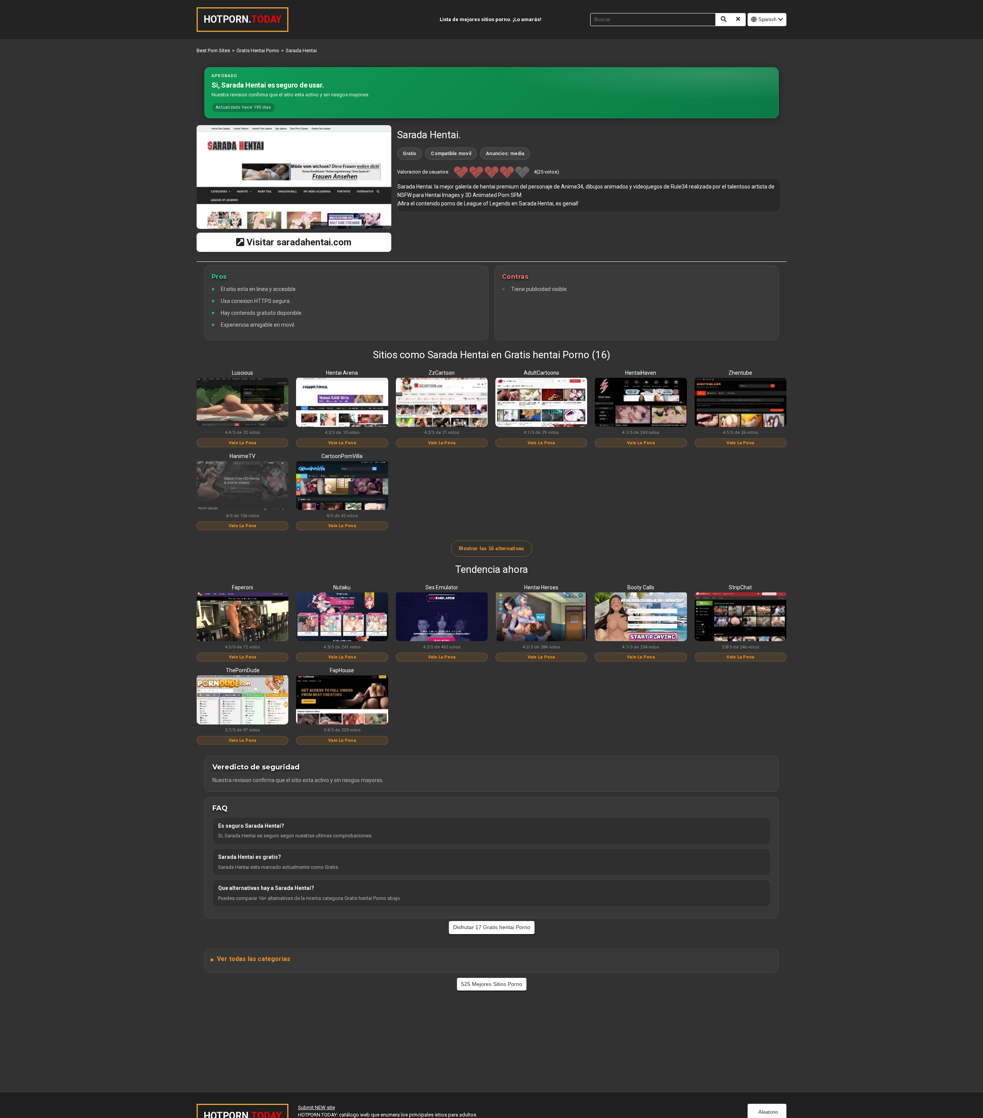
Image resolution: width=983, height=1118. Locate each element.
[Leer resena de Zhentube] (740, 403)
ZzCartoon (442, 373)
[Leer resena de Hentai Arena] (342, 403)
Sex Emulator (441, 587)
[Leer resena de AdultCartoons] (541, 403)
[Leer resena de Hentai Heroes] (541, 617)
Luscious (242, 373)
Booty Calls (640, 587)
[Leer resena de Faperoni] (242, 617)
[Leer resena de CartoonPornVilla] (342, 486)
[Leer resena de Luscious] (242, 403)
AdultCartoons (541, 373)
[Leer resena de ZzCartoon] (442, 403)
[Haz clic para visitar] (294, 177)
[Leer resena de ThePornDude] (242, 700)
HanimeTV (242, 456)
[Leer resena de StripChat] (740, 617)
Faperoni (242, 587)
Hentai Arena (342, 373)
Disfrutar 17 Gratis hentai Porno (491, 927)
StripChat (740, 587)
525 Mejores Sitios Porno (491, 984)
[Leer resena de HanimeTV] (242, 486)
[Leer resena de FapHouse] (342, 700)
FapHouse (342, 670)
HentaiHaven (640, 373)
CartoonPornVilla (341, 456)
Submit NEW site (316, 1107)
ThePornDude (243, 670)
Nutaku (342, 587)
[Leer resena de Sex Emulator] (442, 617)
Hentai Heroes (541, 587)
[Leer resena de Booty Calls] (641, 617)
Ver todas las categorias (253, 959)
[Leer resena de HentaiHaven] (641, 403)
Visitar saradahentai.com (297, 242)
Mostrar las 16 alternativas (491, 548)
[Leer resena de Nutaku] (342, 617)
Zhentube (740, 373)
